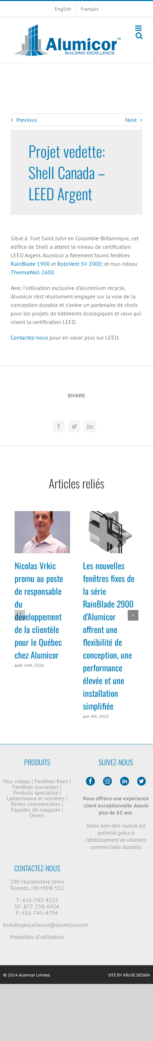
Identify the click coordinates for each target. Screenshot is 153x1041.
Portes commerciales (36, 803)
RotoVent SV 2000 (79, 263)
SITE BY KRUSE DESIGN (129, 975)
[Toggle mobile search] (139, 35)
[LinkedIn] (90, 426)
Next (131, 119)
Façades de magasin (36, 809)
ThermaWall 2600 (32, 272)
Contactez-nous (29, 337)
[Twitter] (74, 426)
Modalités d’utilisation (37, 936)
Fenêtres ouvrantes (36, 786)
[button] (20, 615)
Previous (26, 119)
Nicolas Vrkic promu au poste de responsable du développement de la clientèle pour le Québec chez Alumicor (39, 610)
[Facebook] (59, 426)
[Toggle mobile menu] (139, 28)
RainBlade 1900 (30, 263)
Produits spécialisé (36, 792)
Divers (37, 815)
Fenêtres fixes (52, 781)
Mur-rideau (17, 781)
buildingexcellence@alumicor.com (45, 924)
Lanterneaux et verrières (36, 798)
